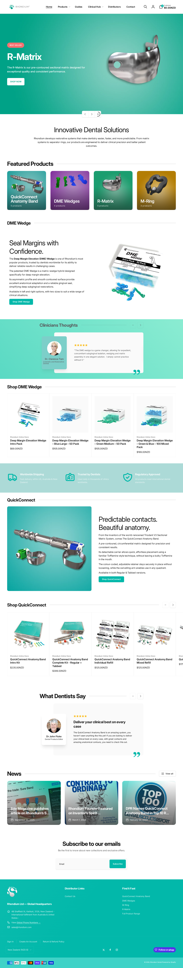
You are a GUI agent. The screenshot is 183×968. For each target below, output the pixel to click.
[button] (63, 6)
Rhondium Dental (156, 962)
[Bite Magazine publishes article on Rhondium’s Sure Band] (34, 803)
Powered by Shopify (169, 962)
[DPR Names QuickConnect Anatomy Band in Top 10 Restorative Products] (149, 803)
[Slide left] (133, 325)
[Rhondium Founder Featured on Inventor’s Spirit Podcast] (91, 803)
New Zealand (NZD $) (18, 949)
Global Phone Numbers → (29, 922)
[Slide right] (140, 325)
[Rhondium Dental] (12, 896)
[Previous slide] (85, 114)
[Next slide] (91, 114)
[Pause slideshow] (98, 114)
